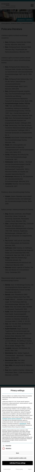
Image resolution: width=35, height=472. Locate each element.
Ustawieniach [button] (23, 423)
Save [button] (17, 453)
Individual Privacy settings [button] (17, 463)
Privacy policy (19, 469)
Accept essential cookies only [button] (17, 458)
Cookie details (6, 469)
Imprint (30, 469)
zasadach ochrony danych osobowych (12, 418)
